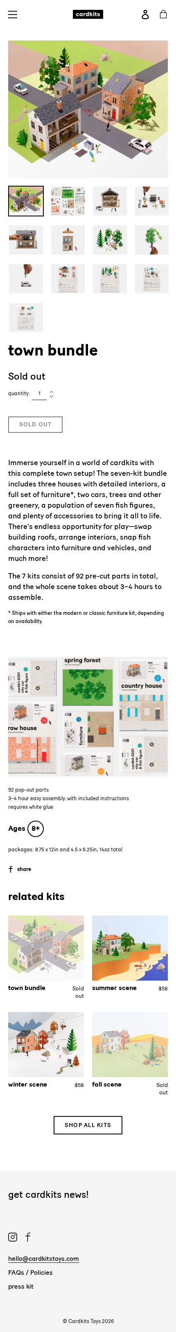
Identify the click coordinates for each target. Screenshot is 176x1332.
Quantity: (19, 393)
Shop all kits (88, 1125)
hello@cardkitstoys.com (43, 1258)
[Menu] (15, 14)
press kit (21, 1286)
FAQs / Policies (30, 1272)
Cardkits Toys (84, 1321)
